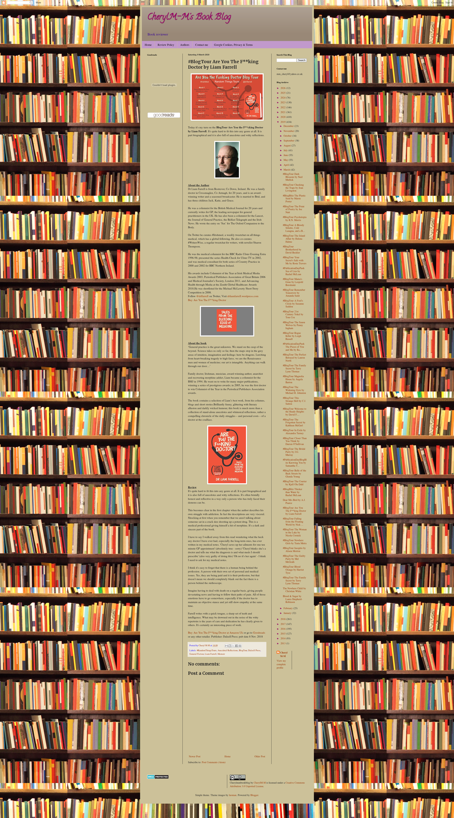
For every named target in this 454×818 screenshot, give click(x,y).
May (286, 160)
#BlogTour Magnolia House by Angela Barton (293, 379)
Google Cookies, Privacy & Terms (233, 44)
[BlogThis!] (230, 646)
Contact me (201, 44)
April (287, 164)
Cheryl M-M (283, 654)
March (287, 169)
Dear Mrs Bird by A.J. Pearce (294, 501)
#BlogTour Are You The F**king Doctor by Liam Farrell (294, 510)
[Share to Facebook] (236, 646)
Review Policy (166, 44)
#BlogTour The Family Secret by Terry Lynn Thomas (294, 368)
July (286, 150)
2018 (283, 619)
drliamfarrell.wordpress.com (242, 296)
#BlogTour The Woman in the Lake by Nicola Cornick (295, 532)
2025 (283, 92)
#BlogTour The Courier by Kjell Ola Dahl (295, 483)
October (288, 135)
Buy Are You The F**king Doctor (207, 300)
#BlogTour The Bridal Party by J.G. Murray (294, 451)
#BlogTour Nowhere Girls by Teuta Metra (294, 541)
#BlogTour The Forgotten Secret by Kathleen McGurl (294, 422)
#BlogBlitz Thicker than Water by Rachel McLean (292, 492)
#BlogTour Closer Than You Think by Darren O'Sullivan (295, 441)
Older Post (259, 756)
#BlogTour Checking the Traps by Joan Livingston (293, 187)
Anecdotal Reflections (228, 650)
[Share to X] (233, 646)
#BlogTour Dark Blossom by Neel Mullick (293, 177)
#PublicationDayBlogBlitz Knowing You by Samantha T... (295, 462)
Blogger (254, 795)
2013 (283, 643)
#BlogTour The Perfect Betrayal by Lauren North (294, 357)
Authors (184, 44)
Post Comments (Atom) (214, 762)
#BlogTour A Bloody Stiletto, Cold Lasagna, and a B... (294, 228)
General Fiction (196, 653)
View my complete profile (281, 664)
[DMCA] (158, 778)
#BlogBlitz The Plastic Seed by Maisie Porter (294, 198)
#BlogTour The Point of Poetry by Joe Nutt (293, 209)
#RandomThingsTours (207, 650)
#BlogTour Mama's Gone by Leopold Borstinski (293, 282)
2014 (283, 638)
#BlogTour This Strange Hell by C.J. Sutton (294, 401)
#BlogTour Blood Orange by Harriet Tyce (293, 569)
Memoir (221, 653)
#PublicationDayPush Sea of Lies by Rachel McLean (293, 271)
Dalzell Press (254, 650)
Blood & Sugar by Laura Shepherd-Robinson (292, 599)
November (289, 131)
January (288, 613)
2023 (283, 102)
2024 (283, 97)
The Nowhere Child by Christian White (294, 590)
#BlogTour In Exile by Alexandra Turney (294, 431)
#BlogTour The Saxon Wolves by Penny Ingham (294, 325)
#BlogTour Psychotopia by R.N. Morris (294, 218)
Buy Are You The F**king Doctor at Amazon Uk (215, 632)
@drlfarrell (202, 296)
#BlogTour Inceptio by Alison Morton (294, 549)
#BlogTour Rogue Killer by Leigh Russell (292, 336)
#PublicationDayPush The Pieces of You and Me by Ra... (293, 346)
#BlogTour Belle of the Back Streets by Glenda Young (294, 473)
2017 (283, 624)
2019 (283, 122)
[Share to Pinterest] (240, 646)
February (288, 608)
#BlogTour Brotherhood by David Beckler (292, 249)
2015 (283, 633)
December (289, 126)
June (286, 155)
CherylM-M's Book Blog (189, 17)
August (287, 145)
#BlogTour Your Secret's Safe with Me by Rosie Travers (294, 260)
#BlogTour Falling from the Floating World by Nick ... (293, 521)
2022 (283, 107)
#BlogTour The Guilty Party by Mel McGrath (294, 558)
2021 (283, 112)
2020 (283, 117)
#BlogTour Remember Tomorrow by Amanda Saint (294, 292)
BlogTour (243, 650)
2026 (283, 88)
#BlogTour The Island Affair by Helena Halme (294, 238)
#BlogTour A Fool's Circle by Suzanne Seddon (293, 303)
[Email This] (226, 646)
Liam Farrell (211, 653)
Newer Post (194, 756)
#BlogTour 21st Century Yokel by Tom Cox (293, 314)
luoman (232, 795)
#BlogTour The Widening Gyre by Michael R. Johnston (294, 390)
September (289, 140)
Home (148, 44)
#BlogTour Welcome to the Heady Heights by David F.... (294, 411)
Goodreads (259, 632)
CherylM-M (260, 782)
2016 (283, 628)
